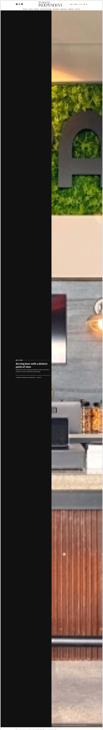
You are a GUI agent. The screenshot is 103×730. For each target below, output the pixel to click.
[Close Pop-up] (67, 713)
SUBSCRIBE (51, 725)
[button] (51, 365)
